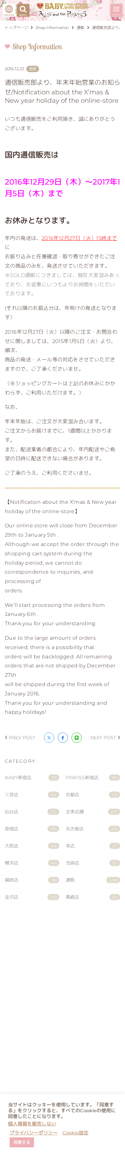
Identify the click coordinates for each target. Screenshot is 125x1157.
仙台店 (31, 812)
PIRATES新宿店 (92, 777)
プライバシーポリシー (34, 1133)
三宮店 (31, 795)
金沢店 (31, 897)
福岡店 (31, 880)
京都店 (92, 795)
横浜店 (31, 863)
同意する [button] (21, 1142)
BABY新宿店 (31, 777)
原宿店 (31, 829)
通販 (92, 880)
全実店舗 (92, 812)
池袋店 (92, 863)
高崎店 (92, 897)
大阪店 (31, 846)
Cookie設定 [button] (75, 1133)
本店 (92, 846)
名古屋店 (92, 829)
